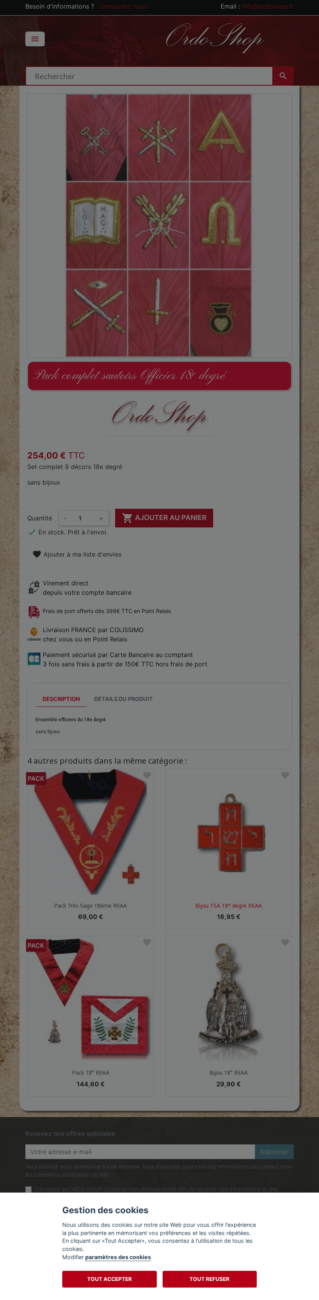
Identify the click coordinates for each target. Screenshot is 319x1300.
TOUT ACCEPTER (109, 1279)
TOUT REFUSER (209, 1279)
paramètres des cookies (118, 1257)
